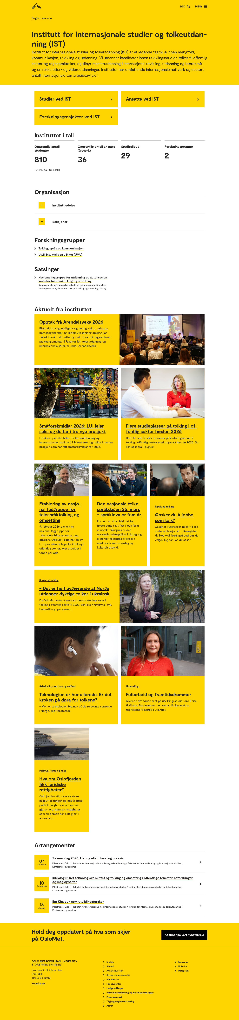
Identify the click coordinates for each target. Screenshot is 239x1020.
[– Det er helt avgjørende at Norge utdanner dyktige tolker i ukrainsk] (162, 596)
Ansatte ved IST (142, 99)
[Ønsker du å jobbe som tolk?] (177, 480)
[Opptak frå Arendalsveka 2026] (162, 339)
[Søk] (188, 6)
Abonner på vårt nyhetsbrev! (184, 934)
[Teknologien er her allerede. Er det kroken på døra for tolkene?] (76, 651)
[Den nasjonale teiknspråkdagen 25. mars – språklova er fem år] (119, 480)
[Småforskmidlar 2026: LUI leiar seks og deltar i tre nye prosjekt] (76, 393)
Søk (182, 6)
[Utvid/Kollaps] (42, 205)
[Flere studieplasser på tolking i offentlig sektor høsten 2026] (163, 393)
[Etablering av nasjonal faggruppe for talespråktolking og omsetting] (61, 480)
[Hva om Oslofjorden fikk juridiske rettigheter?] (61, 744)
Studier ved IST (55, 99)
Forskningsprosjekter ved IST (69, 116)
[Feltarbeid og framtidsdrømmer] (163, 651)
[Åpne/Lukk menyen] (205, 6)
